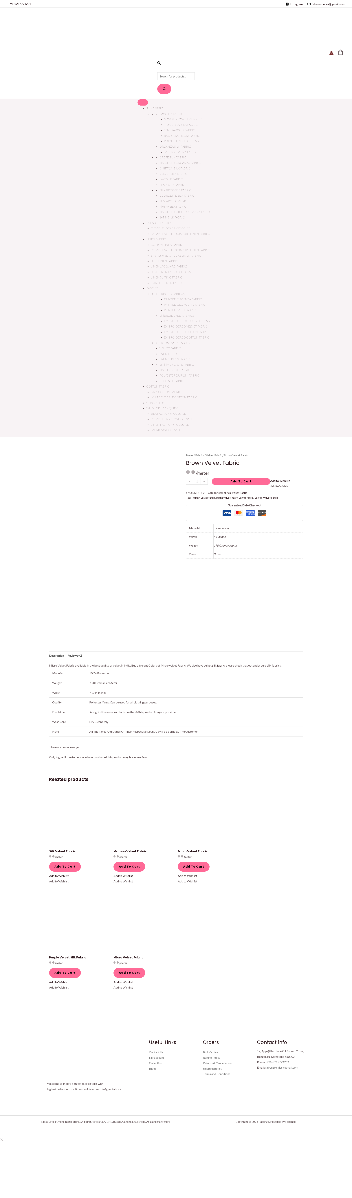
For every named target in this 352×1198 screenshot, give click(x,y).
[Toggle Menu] (143, 102)
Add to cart (241, 481)
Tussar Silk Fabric (173, 201)
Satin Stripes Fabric (175, 359)
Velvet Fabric (170, 348)
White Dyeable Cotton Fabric (174, 397)
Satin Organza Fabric (180, 152)
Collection (155, 1063)
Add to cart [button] (65, 866)
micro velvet (223, 497)
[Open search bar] (159, 63)
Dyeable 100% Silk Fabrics (170, 228)
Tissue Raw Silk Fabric (181, 124)
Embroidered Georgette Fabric (189, 321)
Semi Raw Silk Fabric (179, 130)
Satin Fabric (169, 353)
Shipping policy (212, 1068)
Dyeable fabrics (159, 223)
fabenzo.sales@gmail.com (281, 1067)
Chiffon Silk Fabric (175, 168)
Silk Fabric (154, 108)
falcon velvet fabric (204, 497)
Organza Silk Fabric (175, 146)
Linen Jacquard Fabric (169, 266)
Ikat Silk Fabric (171, 179)
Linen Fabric (156, 239)
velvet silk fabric (214, 665)
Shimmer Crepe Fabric (177, 364)
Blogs (152, 1068)
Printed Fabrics (172, 293)
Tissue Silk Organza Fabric (180, 162)
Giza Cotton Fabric (166, 392)
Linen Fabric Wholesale (170, 424)
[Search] (164, 89)
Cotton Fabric (157, 386)
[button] (280, 480)
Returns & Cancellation (217, 1063)
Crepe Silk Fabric (173, 157)
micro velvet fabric (242, 497)
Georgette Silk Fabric (177, 195)
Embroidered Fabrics (177, 315)
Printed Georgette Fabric (184, 304)
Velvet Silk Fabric (173, 173)
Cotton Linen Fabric (167, 244)
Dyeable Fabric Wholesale (172, 419)
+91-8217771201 (19, 3)
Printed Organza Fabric (183, 299)
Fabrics (152, 288)
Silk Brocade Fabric (175, 190)
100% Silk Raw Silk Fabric (183, 119)
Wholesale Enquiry (161, 408)
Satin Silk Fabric (172, 217)
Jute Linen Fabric (164, 261)
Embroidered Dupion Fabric (186, 332)
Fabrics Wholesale (166, 430)
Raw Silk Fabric (171, 113)
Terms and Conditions (216, 1074)
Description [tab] (56, 655)
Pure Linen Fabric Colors (171, 272)
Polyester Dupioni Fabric (184, 141)
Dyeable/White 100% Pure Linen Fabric (180, 233)
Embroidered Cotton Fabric (186, 337)
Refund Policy (211, 1057)
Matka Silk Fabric (173, 206)
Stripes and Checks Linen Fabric (176, 255)
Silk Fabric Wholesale (168, 413)
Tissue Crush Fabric (175, 370)
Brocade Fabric (172, 381)
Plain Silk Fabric (172, 184)
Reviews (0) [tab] (74, 655)
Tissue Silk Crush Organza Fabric (185, 211)
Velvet (258, 497)
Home (189, 455)
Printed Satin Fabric (180, 310)
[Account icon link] (331, 53)
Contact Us (155, 402)
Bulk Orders (210, 1052)
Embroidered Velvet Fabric (186, 326)
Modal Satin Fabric (175, 342)
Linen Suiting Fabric (166, 277)
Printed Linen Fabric (167, 283)
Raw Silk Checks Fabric (182, 135)
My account (156, 1057)
